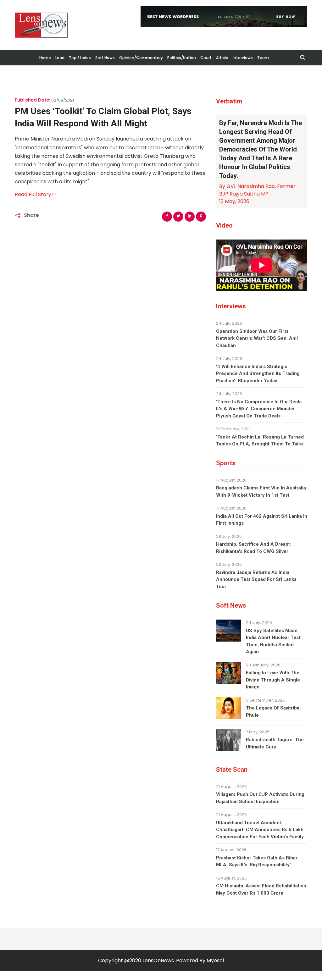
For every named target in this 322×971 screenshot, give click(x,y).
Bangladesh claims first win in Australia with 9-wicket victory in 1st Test (261, 491)
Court (206, 57)
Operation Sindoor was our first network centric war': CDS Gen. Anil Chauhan (257, 338)
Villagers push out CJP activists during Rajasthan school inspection (260, 798)
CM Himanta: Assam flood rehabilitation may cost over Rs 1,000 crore (261, 889)
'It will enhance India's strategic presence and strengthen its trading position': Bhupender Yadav (258, 373)
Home (45, 57)
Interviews (243, 57)
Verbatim (229, 101)
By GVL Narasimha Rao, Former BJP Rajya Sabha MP (257, 190)
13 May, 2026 (234, 201)
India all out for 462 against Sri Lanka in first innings (261, 519)
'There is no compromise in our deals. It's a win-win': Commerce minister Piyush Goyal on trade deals (259, 409)
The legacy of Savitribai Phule (273, 711)
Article (222, 57)
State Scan (231, 769)
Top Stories (80, 57)
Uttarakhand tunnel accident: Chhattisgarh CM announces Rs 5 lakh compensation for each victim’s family (260, 830)
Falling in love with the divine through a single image (273, 680)
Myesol (215, 960)
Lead (59, 57)
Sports (226, 463)
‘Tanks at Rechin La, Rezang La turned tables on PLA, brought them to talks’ (260, 440)
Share (31, 215)
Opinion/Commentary (141, 57)
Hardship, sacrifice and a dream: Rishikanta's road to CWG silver (253, 547)
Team (263, 57)
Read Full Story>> (36, 194)
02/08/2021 (62, 100)
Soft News (105, 57)
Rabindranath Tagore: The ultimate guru (275, 743)
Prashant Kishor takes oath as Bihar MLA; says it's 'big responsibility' (256, 861)
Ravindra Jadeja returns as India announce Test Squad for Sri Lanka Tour (256, 579)
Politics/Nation (181, 57)
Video (224, 225)
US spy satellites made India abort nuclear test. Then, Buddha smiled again (274, 641)
